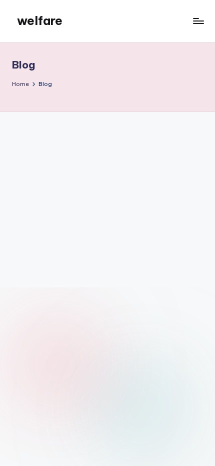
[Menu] (198, 21)
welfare (39, 20)
